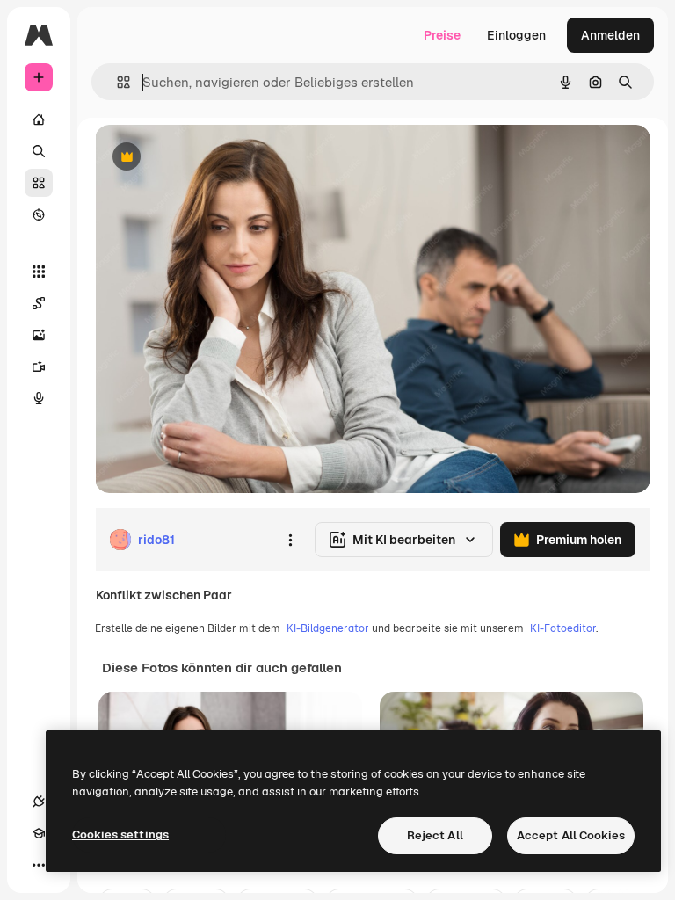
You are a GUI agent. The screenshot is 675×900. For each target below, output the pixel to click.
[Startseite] (39, 119)
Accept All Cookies (571, 835)
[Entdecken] (39, 214)
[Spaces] (39, 303)
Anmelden (610, 35)
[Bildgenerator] (39, 335)
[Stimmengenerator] (39, 398)
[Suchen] (39, 151)
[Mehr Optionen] (290, 539)
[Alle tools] (39, 272)
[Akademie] (39, 833)
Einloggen (516, 35)
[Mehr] (39, 865)
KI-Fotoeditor (563, 628)
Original (207, 157)
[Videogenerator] (39, 366)
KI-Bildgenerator (328, 628)
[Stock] (39, 183)
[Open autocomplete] (116, 82)
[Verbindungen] (39, 802)
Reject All (435, 835)
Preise (442, 35)
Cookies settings (120, 834)
